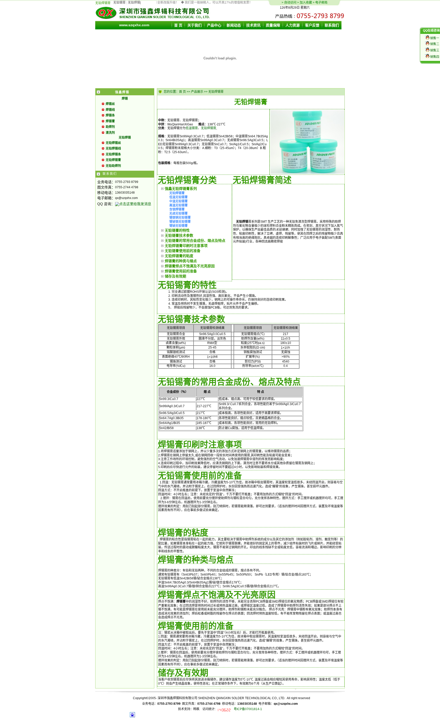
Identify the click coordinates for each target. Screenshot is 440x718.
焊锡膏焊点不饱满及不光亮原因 (190, 266)
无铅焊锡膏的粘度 (179, 256)
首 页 (182, 92)
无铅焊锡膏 (208, 128)
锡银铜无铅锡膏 (180, 217)
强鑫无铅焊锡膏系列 (181, 189)
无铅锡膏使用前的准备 (182, 251)
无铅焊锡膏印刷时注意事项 (186, 246)
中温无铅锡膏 (178, 201)
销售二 (434, 44)
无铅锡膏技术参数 (179, 235)
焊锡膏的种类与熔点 (181, 261)
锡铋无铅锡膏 (178, 226)
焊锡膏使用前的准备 (181, 271)
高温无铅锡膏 (178, 205)
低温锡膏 (192, 128)
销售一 (434, 38)
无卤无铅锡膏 (178, 213)
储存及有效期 (175, 276)
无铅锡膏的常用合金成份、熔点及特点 (195, 240)
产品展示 (197, 92)
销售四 (434, 57)
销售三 (434, 50)
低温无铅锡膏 (178, 197)
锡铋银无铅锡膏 (180, 221)
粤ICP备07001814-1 (248, 709)
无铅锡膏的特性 (177, 230)
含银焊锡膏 (177, 209)
